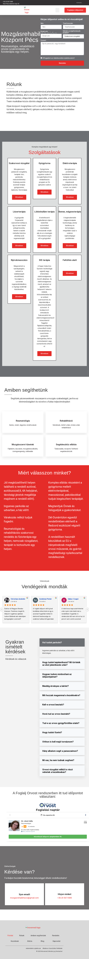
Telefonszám (68, 23)
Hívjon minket (64, 894)
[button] (57, 10)
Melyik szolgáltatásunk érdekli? (71, 32)
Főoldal (10, 936)
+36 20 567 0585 (64, 898)
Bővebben (19, 197)
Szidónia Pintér (45, 599)
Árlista (29, 941)
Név (42, 23)
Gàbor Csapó (73, 599)
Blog (42, 941)
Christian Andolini (18, 599)
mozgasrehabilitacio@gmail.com (24, 898)
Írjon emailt (24, 894)
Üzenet (43, 40)
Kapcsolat (56, 941)
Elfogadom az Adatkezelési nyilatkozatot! (59, 58)
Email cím (44, 31)
